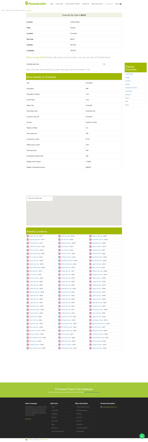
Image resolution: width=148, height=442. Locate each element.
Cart (118, 4)
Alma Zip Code (33, 341)
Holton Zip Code (65, 236)
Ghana (127, 105)
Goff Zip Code (65, 239)
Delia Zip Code (65, 246)
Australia (127, 81)
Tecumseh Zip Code (66, 323)
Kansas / (23, 10)
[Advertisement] (12, 37)
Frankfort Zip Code (66, 344)
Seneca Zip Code (34, 260)
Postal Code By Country (73, 4)
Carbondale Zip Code (66, 348)
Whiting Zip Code (96, 243)
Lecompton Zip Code (97, 334)
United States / (16, 10)
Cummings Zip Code (97, 320)
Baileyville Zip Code (66, 288)
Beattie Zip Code (96, 341)
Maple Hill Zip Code (96, 302)
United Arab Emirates (131, 87)
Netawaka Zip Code (34, 239)
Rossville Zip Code (96, 260)
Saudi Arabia (128, 91)
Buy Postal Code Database (92, 392)
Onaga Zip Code (96, 250)
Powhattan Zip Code (35, 246)
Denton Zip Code (96, 327)
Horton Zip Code (33, 257)
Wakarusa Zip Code (97, 330)
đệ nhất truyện (28, 437)
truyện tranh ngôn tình (50, 437)
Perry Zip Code (65, 334)
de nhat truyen (33, 437)
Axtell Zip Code (33, 316)
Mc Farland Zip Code (66, 327)
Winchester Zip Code (35, 330)
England (127, 84)
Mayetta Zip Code (66, 243)
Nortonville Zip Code (97, 309)
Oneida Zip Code (96, 253)
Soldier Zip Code (33, 236)
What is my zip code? (35, 57)
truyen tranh (43, 437)
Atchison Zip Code (96, 348)
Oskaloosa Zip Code (66, 330)
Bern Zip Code (33, 274)
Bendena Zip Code (34, 344)
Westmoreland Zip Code (98, 323)
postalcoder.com (43, 439)
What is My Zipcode (97, 4)
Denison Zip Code (96, 246)
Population (85, 4)
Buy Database (109, 4)
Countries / (9, 10)
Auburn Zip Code (33, 327)
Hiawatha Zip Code (96, 257)
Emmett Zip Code (34, 250)
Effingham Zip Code (97, 271)
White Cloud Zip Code (35, 348)
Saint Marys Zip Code (67, 260)
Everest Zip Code (34, 278)
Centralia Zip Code (66, 257)
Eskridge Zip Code (96, 344)
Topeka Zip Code (96, 264)
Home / (4, 10)
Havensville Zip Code (97, 239)
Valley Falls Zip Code (34, 267)
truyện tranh (38, 437)
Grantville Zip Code (34, 309)
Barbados (128, 94)
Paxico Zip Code (96, 313)
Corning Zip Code (34, 243)
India (126, 101)
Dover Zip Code (33, 320)
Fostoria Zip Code (66, 337)
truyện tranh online (57, 437)
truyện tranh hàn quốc (65, 437)
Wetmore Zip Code (96, 236)
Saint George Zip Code (35, 337)
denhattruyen (90, 437)
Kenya (127, 98)
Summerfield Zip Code (97, 337)
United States (129, 74)
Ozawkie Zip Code (34, 306)
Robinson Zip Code (34, 292)
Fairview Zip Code (66, 253)
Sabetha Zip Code (34, 264)
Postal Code (59, 4)
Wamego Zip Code (66, 320)
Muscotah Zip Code (34, 253)
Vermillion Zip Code (96, 274)
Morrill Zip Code (33, 271)
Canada (127, 77)
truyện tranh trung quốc (74, 437)
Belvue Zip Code (96, 267)
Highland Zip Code (66, 341)
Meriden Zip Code (66, 267)
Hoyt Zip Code (65, 250)
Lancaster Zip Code (66, 316)
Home (51, 4)
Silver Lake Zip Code (66, 264)
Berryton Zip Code (34, 334)
